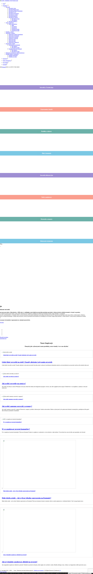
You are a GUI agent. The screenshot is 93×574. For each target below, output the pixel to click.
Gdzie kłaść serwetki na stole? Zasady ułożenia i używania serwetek (19, 355)
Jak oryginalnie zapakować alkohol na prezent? (15, 554)
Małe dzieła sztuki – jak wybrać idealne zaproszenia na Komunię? (19, 491)
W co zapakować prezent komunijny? (12, 422)
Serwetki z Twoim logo (46, 87)
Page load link (3, 571)
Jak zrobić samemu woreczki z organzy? (13, 399)
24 (60, 570)
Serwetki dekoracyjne (46, 175)
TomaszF (4, 67)
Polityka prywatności (39, 570)
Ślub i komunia (46, 153)
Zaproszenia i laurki (46, 109)
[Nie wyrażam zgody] (91, 573)
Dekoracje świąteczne (46, 241)
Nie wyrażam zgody (76, 573)
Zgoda (70, 573)
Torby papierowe (46, 197)
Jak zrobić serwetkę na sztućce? (11, 376)
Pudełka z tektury (46, 131)
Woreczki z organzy (46, 219)
